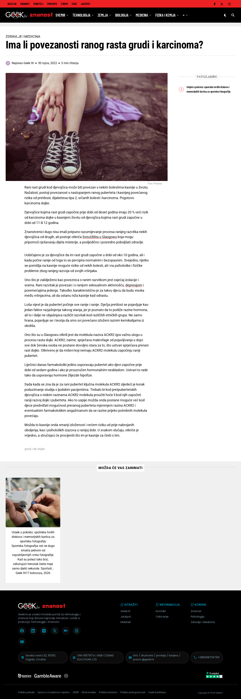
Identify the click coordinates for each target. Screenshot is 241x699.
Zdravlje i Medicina (203, 622)
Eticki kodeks (89, 692)
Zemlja (103, 15)
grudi (27, 449)
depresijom (133, 285)
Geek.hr (125, 611)
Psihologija (197, 617)
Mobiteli (38, 3)
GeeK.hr (12, 3)
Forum (64, 3)
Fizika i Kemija (165, 15)
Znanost (25, 3)
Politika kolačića (108, 692)
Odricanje (162, 617)
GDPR (76, 692)
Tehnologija (81, 15)
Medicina (142, 15)
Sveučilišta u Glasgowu (99, 237)
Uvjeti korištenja (157, 692)
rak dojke (39, 449)
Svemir (60, 15)
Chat (74, 3)
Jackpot (85, 3)
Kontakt (161, 611)
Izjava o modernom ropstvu (54, 692)
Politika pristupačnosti (132, 692)
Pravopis (52, 3)
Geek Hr (21, 573)
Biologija (121, 15)
